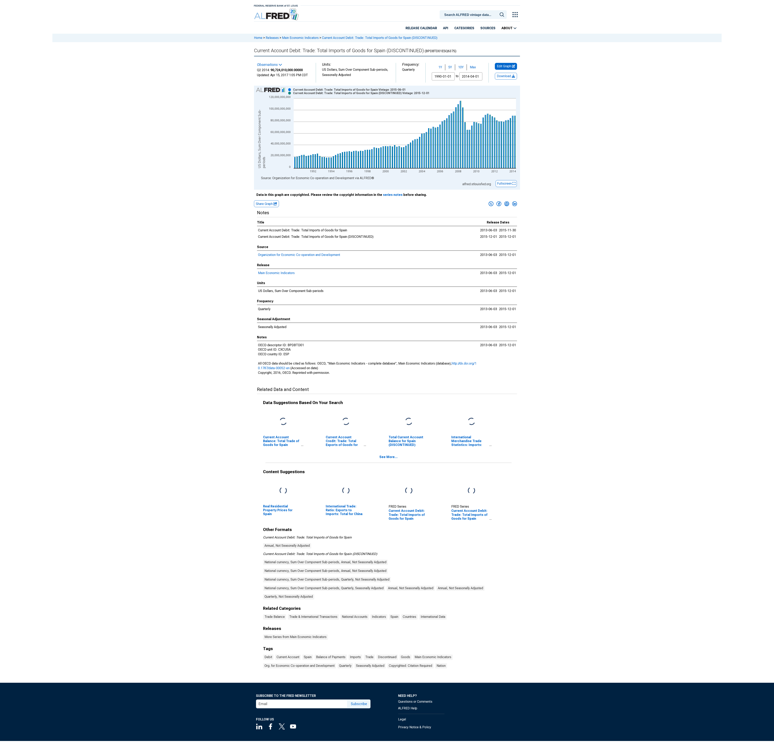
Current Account (288, 657)
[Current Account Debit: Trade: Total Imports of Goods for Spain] (409, 491)
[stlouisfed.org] (276, 5)
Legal (402, 719)
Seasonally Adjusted (370, 666)
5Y (450, 67)
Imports (355, 657)
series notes (393, 195)
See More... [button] (388, 457)
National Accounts (354, 617)
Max (473, 67)
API (445, 28)
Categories (464, 28)
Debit (268, 657)
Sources (487, 28)
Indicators (379, 617)
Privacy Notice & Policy (414, 727)
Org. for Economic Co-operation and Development (299, 666)
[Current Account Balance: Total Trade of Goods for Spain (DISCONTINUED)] (283, 421)
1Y (440, 67)
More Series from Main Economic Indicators (295, 637)
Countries (409, 617)
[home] (277, 14)
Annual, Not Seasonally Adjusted (287, 546)
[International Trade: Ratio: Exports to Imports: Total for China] (346, 491)
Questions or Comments (415, 701)
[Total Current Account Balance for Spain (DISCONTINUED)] (409, 421)
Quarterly (345, 666)
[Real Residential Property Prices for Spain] (283, 491)
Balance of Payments (330, 657)
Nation (441, 666)
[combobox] (474, 14)
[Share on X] (491, 203)
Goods (405, 657)
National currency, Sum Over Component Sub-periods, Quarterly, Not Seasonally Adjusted (326, 579)
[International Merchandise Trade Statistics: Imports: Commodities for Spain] (471, 421)
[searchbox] (474, 15)
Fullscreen (505, 183)
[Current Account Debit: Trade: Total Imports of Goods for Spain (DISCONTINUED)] (471, 491)
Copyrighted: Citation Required (410, 666)
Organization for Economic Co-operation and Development (299, 255)
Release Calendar (421, 28)
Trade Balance (274, 617)
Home (258, 38)
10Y (461, 67)
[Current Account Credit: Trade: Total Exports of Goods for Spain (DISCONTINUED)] (346, 421)
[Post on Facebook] (498, 203)
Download (504, 76)
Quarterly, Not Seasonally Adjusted (288, 597)
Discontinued (387, 657)
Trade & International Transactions (313, 617)
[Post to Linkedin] (514, 203)
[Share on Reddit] (506, 203)
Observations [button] (268, 65)
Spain (394, 617)
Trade (369, 657)
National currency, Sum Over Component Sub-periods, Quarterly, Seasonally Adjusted (324, 588)
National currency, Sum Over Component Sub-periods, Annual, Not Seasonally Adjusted (325, 562)
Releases (272, 38)
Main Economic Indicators (300, 38)
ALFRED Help (407, 708)
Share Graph (265, 204)
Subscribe (359, 704)
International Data (433, 617)
